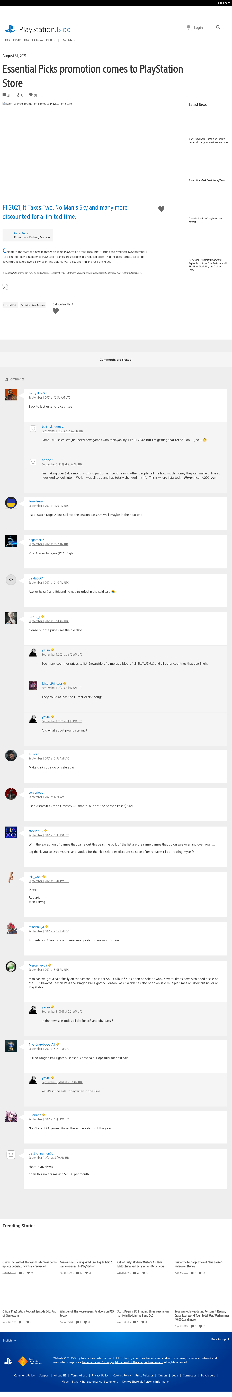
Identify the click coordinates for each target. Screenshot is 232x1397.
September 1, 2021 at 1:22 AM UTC (48, 544)
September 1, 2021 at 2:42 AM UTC (62, 654)
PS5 (7, 40)
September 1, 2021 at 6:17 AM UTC (62, 688)
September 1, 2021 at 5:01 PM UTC (49, 969)
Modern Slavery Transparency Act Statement (90, 1381)
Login (198, 27)
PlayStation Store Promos (33, 305)
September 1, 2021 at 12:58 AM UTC (49, 397)
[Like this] (28, 1272)
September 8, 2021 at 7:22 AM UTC (62, 1082)
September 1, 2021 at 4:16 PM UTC (62, 721)
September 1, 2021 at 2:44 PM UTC (49, 881)
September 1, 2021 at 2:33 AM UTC (49, 758)
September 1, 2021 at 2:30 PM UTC (49, 835)
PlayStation (45, 29)
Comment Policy (24, 1375)
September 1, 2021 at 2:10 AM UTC (49, 582)
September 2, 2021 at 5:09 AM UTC (49, 1157)
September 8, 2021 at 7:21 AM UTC (62, 1011)
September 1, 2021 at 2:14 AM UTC (49, 621)
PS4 (26, 40)
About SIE (60, 1375)
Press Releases (144, 1375)
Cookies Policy (122, 1375)
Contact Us (190, 1375)
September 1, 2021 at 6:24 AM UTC (49, 797)
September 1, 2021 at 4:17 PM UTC (49, 931)
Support (44, 1375)
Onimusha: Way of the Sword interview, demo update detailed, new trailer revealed (30, 1264)
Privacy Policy (100, 1375)
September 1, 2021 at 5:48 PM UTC (49, 1119)
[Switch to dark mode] (188, 27)
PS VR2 (17, 40)
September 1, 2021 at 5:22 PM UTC (49, 1049)
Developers (208, 1375)
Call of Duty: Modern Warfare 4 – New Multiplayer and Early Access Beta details (141, 1264)
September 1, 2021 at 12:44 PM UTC (62, 431)
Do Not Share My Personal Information (146, 1381)
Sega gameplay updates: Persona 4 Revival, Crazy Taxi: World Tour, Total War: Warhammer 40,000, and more (202, 1315)
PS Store (37, 40)
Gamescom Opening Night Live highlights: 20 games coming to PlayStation (86, 1264)
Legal (175, 1375)
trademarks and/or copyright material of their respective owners (122, 1362)
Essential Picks (10, 305)
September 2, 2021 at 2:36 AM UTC (62, 464)
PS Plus (50, 40)
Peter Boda (21, 233)
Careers (162, 1375)
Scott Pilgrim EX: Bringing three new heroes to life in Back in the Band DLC (143, 1313)
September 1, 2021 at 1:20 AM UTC (49, 506)
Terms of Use (79, 1375)
